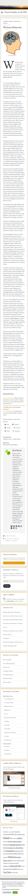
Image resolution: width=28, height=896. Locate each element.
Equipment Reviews (8, 706)
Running (8, 540)
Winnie (19, 869)
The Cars (5, 627)
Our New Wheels (8, 411)
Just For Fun (7, 725)
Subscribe (7, 586)
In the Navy (6, 721)
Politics (11, 857)
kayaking (5, 848)
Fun (11, 838)
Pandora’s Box (6, 667)
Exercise (16, 538)
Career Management (9, 699)
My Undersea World (7, 678)
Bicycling (8, 538)
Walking (14, 540)
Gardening (15, 838)
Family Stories (10, 536)
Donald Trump (21, 834)
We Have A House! (7, 634)
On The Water (7, 728)
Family (6, 837)
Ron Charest (17, 450)
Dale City (13, 834)
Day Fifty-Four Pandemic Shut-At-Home (14, 405)
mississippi (10, 851)
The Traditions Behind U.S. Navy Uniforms (12, 619)
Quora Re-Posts (7, 740)
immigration (14, 844)
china (12, 831)
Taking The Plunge (8, 398)
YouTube (7, 872)
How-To (6, 714)
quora (9, 860)
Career (9, 831)
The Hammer (6, 638)
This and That (15, 866)
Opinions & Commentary (10, 732)
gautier (19, 838)
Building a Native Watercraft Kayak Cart (12, 612)
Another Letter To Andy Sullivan (12, 439)
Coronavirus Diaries (8, 702)
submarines (12, 863)
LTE (4, 851)
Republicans (19, 860)
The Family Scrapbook (8, 674)
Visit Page (2, 6)
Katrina (22, 845)
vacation (9, 869)
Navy (23, 853)
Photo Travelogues (7, 659)
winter (22, 869)
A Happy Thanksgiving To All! (9, 646)
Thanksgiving (6, 866)
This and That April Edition (10, 445)
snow (8, 863)
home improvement (15, 841)
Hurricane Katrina (7, 682)
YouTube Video (14, 872)
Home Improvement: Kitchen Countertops (13, 623)
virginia (14, 869)
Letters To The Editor (15, 848)
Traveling (23, 866)
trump (5, 869)
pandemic (5, 857)
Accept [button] (15, 892)
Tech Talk (6, 736)
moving (8, 853)
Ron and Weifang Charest (9, 663)
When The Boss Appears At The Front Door (13, 642)
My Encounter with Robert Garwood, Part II (13, 631)
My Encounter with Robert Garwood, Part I (12, 616)
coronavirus (6, 834)
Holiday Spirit (5, 841)
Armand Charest (8, 754)
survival (17, 863)
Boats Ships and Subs (8, 671)
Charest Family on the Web (15, 12)
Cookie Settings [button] (7, 892)
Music (12, 853)
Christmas (17, 832)
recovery (14, 860)
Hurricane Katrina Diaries (10, 717)
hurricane (6, 845)
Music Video (17, 854)
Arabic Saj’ (5, 832)
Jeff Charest (7, 750)
